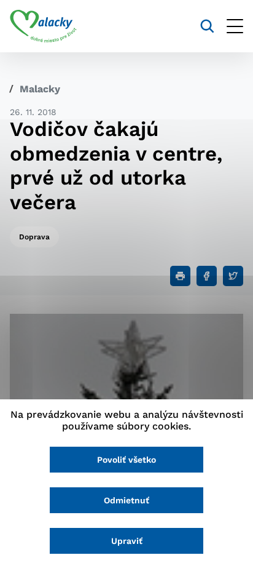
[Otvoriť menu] (235, 26)
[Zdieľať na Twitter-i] (233, 276)
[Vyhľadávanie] (207, 26)
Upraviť (126, 541)
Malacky (40, 89)
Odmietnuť (126, 500)
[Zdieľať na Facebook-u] (207, 276)
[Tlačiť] (180, 276)
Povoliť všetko (126, 460)
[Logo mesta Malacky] (43, 26)
